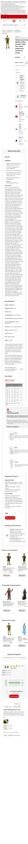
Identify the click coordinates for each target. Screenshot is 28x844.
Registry (18, 12)
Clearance (15, 10)
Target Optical (8, 10)
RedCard (21, 12)
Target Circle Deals (15, 11)
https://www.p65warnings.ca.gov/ (17, 541)
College (16, 1)
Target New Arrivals (5, 1)
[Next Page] (24, 65)
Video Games (14, 7)
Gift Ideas (11, 9)
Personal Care (13, 5)
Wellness (11, 6)
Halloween (20, 1)
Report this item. (21, 369)
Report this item (19, 101)
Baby (6, 5)
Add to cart (18, 72)
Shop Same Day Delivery (11, 12)
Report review (16, 735)
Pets (5, 6)
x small (17, 65)
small (20, 65)
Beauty (8, 5)
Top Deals (9, 11)
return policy (12, 506)
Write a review (14, 696)
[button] (19, 54)
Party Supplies (6, 9)
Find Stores (5, 14)
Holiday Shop (10, 30)
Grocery (9, 4)
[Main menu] (4, 21)
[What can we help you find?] (14, 25)
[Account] (20, 21)
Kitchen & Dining (18, 2)
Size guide (26, 62)
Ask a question (10, 518)
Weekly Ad (21, 11)
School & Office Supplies (18, 6)
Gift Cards (15, 9)
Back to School (12, 1)
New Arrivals (20, 10)
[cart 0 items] (24, 21)
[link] (19, 54)
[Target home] (14, 20)
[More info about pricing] (24, 57)
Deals (12, 10)
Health (7, 6)
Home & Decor (12, 2)
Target (3, 30)
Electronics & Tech (7, 7)
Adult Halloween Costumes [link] (8, 657)
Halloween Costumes (7, 31)
